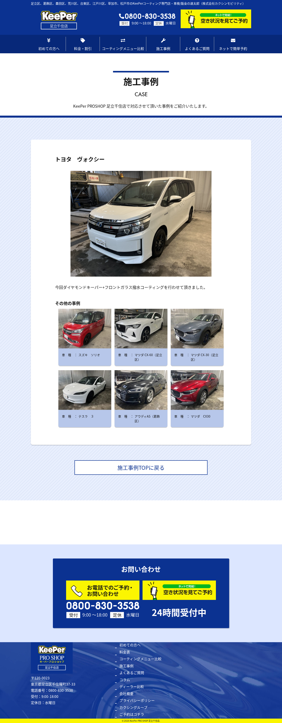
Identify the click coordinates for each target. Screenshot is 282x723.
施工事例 (163, 48)
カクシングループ (133, 707)
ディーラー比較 (131, 686)
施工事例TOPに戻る (141, 467)
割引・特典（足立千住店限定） (86, 80)
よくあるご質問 (197, 48)
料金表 (124, 652)
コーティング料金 (84, 58)
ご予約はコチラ (131, 714)
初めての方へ (48, 48)
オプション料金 (82, 68)
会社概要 (126, 693)
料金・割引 (83, 48)
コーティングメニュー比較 (123, 48)
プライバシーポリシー (137, 700)
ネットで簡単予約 (233, 48)
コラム (124, 679)
